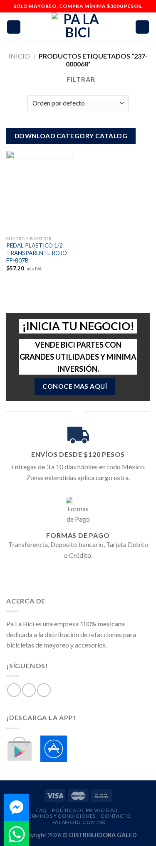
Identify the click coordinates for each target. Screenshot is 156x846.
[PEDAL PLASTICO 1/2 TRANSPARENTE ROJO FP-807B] (40, 191)
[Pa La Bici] (78, 27)
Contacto (116, 816)
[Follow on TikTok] (44, 690)
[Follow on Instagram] (29, 690)
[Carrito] (142, 27)
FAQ (41, 810)
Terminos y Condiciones (60, 816)
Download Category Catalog (71, 136)
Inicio (19, 56)
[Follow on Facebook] (14, 690)
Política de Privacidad (84, 810)
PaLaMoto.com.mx (79, 822)
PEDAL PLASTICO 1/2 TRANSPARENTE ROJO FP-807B (36, 252)
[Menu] (13, 27)
